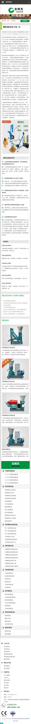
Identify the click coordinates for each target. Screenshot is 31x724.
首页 (8, 21)
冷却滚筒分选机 (9, 624)
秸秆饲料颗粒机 (9, 594)
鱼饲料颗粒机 (8, 521)
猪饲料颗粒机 (6, 449)
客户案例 (6, 685)
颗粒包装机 (8, 621)
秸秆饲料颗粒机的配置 (9, 301)
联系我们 (6, 687)
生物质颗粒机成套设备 (11, 539)
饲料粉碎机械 (9, 569)
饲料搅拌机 (8, 615)
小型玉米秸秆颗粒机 (10, 603)
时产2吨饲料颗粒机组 (10, 531)
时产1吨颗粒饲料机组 (10, 528)
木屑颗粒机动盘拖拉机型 (11, 557)
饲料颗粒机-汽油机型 (10, 518)
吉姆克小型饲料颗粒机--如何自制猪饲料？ (14, 314)
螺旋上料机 (8, 618)
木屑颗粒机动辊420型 (10, 560)
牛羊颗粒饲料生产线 (10, 542)
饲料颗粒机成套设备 (11, 524)
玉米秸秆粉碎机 (9, 584)
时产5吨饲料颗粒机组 (10, 533)
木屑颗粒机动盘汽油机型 (11, 566)
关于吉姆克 (7, 675)
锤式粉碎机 (8, 581)
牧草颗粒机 (8, 605)
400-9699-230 (13, 707)
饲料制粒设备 (9, 486)
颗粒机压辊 (8, 631)
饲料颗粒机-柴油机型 (8, 415)
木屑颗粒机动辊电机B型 (11, 555)
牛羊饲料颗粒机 (9, 504)
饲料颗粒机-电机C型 (10, 515)
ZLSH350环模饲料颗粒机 (11, 480)
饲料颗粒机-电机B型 (8, 381)
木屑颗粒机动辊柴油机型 (11, 552)
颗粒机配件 (8, 627)
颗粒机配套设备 (10, 612)
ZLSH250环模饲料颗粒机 (11, 474)
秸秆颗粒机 (8, 591)
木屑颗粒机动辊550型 (10, 563)
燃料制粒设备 (9, 545)
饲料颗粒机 (7, 646)
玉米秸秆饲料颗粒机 (10, 597)
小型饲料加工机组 (9, 536)
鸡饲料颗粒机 (8, 501)
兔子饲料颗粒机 (9, 512)
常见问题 (13, 21)
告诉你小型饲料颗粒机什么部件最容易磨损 (14, 309)
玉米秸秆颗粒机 (9, 608)
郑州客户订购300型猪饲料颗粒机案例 (13, 311)
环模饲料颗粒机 (10, 471)
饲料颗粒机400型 (9, 492)
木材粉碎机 (8, 587)
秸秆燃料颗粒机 (9, 600)
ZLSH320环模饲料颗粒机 (11, 477)
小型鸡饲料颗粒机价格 (9, 307)
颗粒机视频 (7, 680)
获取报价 (25, 21)
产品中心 (6, 677)
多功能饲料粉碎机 (9, 576)
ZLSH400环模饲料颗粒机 (11, 483)
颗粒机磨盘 (8, 634)
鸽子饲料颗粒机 (9, 509)
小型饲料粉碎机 (9, 573)
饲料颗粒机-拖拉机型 (8, 347)
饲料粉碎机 (8, 579)
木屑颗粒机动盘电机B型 (11, 549)
